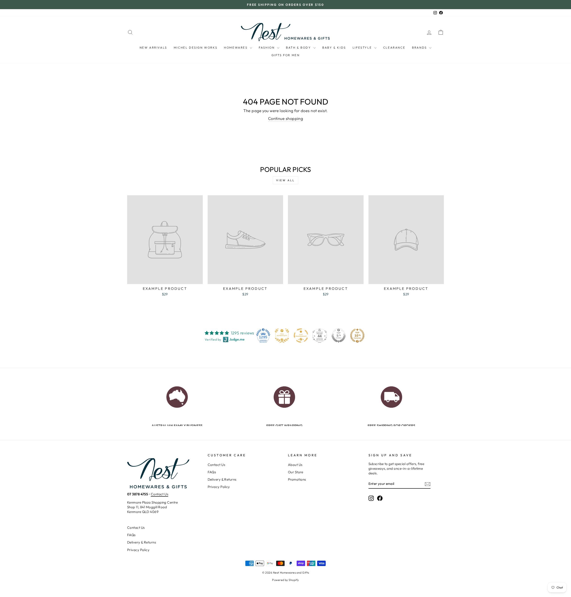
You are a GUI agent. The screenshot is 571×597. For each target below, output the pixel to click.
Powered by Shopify (285, 580)
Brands (420, 47)
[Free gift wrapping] (284, 395)
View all (285, 180)
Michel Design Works (195, 47)
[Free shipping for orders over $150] (391, 395)
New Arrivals (153, 47)
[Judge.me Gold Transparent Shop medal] (301, 335)
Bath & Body (299, 47)
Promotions (297, 479)
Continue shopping (285, 118)
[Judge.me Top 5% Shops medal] (338, 335)
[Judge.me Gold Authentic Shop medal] (282, 335)
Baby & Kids (334, 47)
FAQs (212, 472)
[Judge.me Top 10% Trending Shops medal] (357, 335)
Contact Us (159, 494)
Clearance (394, 47)
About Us (295, 465)
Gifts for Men (285, 55)
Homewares (236, 47)
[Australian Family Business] (177, 395)
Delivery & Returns (222, 479)
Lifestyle (363, 47)
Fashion (267, 47)
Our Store (295, 472)
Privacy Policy (219, 487)
